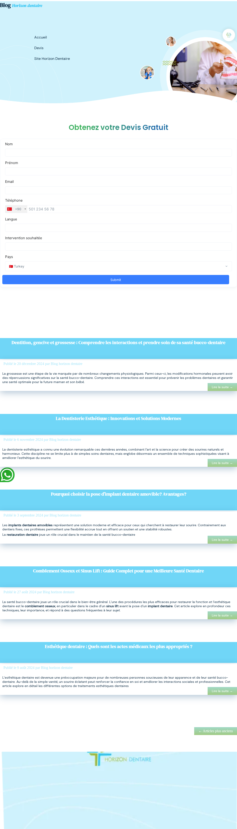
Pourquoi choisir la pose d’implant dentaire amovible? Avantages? (118, 494)
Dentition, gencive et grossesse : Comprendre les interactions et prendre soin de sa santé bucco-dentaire (118, 342)
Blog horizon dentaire (66, 364)
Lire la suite (222, 387)
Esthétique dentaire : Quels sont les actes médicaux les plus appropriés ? (118, 646)
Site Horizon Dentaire (52, 58)
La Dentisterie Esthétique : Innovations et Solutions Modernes (118, 418)
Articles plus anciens (215, 731)
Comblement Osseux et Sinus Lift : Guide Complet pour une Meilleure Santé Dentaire (118, 571)
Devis (39, 47)
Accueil (40, 37)
